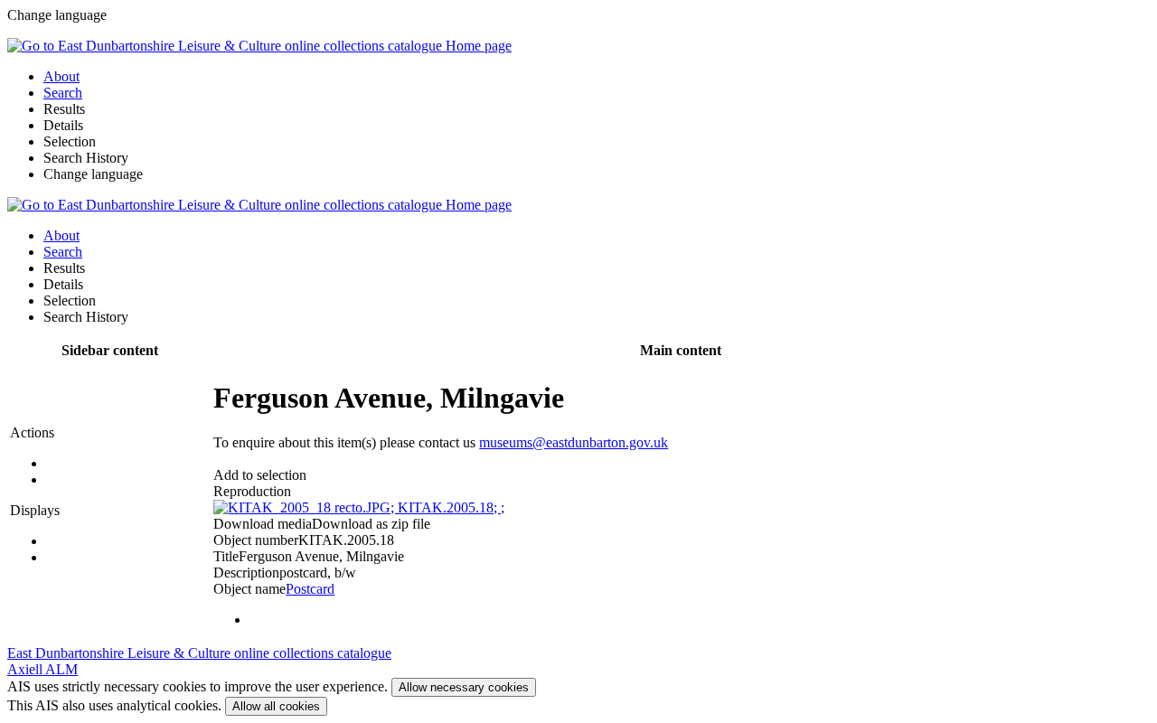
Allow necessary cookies (464, 687)
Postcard (310, 588)
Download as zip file (371, 523)
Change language (93, 174)
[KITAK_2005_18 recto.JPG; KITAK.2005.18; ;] (358, 507)
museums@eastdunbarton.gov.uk (573, 442)
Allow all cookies (276, 706)
